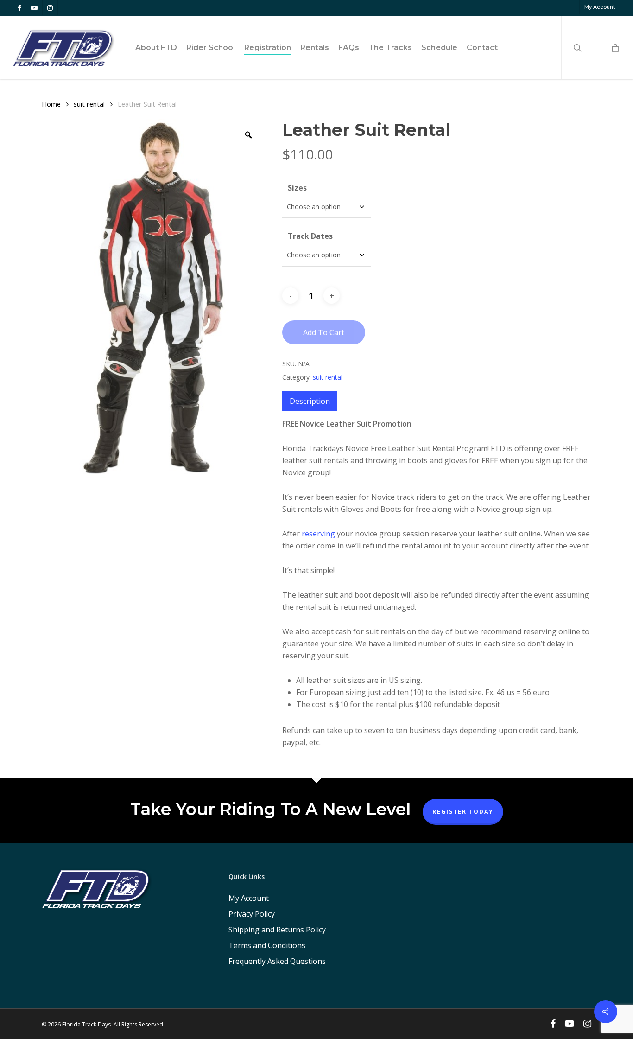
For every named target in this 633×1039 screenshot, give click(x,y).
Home (51, 103)
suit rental (89, 103)
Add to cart (323, 332)
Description (310, 401)
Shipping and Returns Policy (277, 929)
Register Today (463, 812)
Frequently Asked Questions (277, 961)
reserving (318, 534)
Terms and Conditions (266, 945)
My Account (248, 898)
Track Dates (310, 236)
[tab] (309, 401)
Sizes (297, 187)
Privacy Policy (251, 914)
